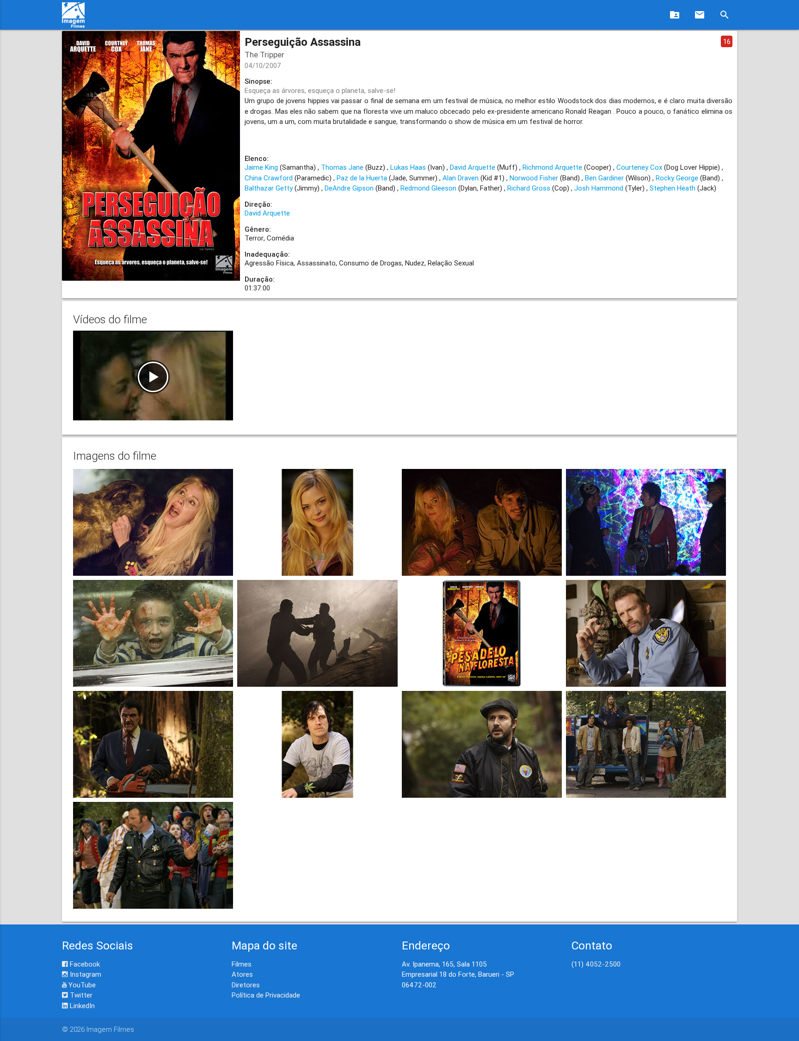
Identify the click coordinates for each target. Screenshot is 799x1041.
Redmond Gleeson (428, 188)
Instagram (84, 974)
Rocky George (677, 177)
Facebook (84, 964)
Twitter (80, 995)
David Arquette (472, 167)
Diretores (246, 984)
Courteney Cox (639, 167)
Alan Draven (461, 177)
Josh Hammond (598, 188)
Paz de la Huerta (362, 177)
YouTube (81, 984)
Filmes (242, 964)
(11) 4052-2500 (596, 964)
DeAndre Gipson (349, 188)
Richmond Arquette (552, 167)
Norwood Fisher (534, 177)
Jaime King (261, 167)
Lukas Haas (408, 167)
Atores (242, 974)
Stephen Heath (672, 188)
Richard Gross (528, 188)
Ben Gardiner (604, 177)
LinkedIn (81, 1005)
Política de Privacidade (266, 995)
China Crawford (269, 177)
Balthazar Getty (269, 188)
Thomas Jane (342, 167)
